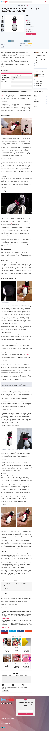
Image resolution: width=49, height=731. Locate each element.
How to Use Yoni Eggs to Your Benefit (6, 665)
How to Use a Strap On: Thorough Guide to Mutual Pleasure (7, 649)
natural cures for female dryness (40, 60)
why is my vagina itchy (40, 57)
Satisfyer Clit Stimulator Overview (38, 96)
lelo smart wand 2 (41, 74)
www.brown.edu (5, 627)
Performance (36, 101)
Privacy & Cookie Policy (5, 723)
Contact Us (3, 721)
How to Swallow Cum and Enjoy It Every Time (16, 665)
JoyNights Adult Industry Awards (7, 718)
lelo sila (37, 79)
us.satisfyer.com (5, 618)
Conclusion (36, 104)
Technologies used (38, 98)
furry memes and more (40, 55)
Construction (36, 103)
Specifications (36, 93)
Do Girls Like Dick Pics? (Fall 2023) (16, 649)
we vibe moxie (38, 85)
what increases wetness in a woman (41, 63)
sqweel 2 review (39, 81)
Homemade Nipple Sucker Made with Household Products (26, 649)
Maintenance (36, 99)
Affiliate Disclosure (4, 725)
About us (2, 716)
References (36, 106)
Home (1, 5)
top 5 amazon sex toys (40, 65)
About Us (41, 1)
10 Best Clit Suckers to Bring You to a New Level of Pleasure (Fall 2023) (26, 665)
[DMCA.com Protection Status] (3, 728)
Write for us (3, 720)
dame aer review (39, 83)
